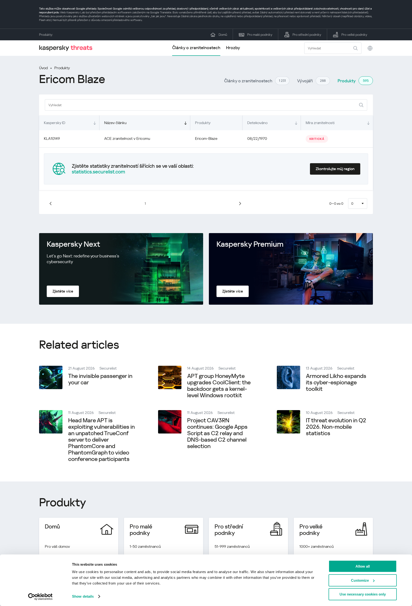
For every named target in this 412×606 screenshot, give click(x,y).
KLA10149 (52, 138)
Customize (360, 580)
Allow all (362, 566)
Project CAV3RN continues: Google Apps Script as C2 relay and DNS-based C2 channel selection (217, 433)
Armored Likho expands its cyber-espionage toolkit (336, 382)
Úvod (43, 68)
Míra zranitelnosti (320, 122)
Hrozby (233, 47)
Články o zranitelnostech (196, 47)
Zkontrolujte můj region (335, 169)
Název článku (115, 122)
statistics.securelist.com (98, 172)
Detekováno (257, 122)
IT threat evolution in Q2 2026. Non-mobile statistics (336, 427)
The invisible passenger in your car (100, 379)
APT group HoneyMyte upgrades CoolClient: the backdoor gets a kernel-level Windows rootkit (219, 386)
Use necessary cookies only (363, 594)
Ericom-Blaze (206, 138)
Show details (83, 596)
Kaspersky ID (54, 122)
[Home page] (67, 48)
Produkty (62, 68)
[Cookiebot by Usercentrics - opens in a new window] (40, 596)
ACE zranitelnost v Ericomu (127, 138)
